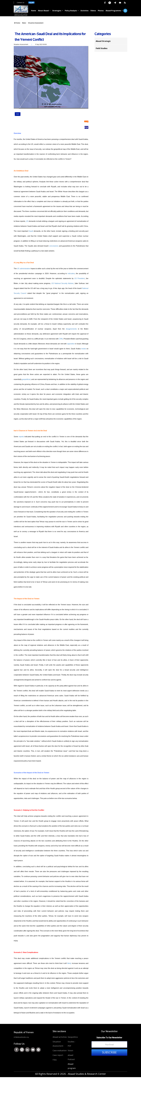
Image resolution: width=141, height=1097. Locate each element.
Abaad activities (60, 1037)
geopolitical (26, 379)
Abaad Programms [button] (113, 10)
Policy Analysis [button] (71, 10)
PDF (17, 114)
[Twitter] (22, 1049)
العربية (31, 3)
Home (33, 10)
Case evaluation (60, 1050)
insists (83, 349)
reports (21, 436)
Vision (70, 1050)
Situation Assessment (35, 23)
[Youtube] (32, 1049)
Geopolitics (73, 1037)
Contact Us (20, 3)
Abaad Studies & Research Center (87, 1073)
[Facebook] (16, 1049)
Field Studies (101, 48)
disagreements (71, 329)
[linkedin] (27, 1049)
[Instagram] (38, 1049)
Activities (84, 10)
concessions (53, 246)
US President (79, 278)
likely (69, 963)
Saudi (31, 231)
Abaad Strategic (103, 41)
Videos (93, 10)
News (24, 23)
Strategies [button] (57, 10)
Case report (58, 1055)
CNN (61, 339)
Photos (101, 10)
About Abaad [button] (43, 10)
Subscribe (109, 1052)
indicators (71, 273)
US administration (23, 268)
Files (55, 1059)
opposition (71, 344)
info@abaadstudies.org (21, 1037)
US (27, 221)
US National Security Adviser (62, 283)
